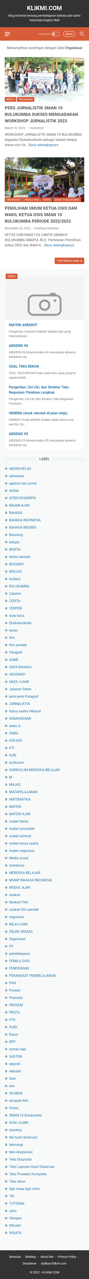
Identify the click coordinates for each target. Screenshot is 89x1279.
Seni (12, 1078)
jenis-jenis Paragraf (23, 696)
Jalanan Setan (20, 689)
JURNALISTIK (19, 704)
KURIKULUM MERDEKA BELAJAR (34, 770)
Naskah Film (18, 902)
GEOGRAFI (17, 674)
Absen (69, 33)
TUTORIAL (17, 1203)
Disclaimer (30, 1263)
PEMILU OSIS (32, 199)
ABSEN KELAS (20, 469)
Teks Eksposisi (20, 1159)
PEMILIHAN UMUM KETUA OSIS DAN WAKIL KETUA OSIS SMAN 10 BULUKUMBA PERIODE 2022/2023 (41, 215)
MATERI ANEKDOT (23, 325)
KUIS (12, 755)
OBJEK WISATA (21, 932)
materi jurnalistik (22, 829)
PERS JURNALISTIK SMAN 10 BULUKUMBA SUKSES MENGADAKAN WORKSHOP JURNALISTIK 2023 (41, 114)
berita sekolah (19, 557)
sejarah (14, 1064)
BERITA (10, 99)
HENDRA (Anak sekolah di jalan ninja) (38, 413)
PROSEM (16, 1005)
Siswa (47, 199)
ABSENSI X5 (18, 434)
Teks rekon (17, 1181)
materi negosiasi (21, 851)
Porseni (15, 990)
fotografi (15, 652)
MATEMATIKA (19, 799)
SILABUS (16, 1093)
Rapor (13, 1034)
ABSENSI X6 (18, 346)
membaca (16, 865)
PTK (12, 1020)
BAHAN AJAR (19, 505)
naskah (14, 895)
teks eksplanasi (21, 1152)
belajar (14, 542)
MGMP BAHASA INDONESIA (30, 880)
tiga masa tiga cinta (24, 1189)
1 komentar (36, 128)
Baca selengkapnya (43, 145)
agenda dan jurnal (23, 483)
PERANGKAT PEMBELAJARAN (32, 976)
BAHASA (15, 513)
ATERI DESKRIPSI (22, 498)
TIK (11, 1196)
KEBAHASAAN (20, 718)
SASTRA (15, 1056)
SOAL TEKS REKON (24, 366)
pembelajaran (19, 954)
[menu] (10, 34)
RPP (12, 1042)
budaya (15, 579)
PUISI (13, 1027)
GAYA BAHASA (20, 667)
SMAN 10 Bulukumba (67, 199)
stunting (15, 1130)
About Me (46, 1256)
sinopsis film (19, 1101)
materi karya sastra (23, 843)
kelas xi (15, 726)
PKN (12, 983)
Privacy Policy (67, 1256)
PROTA (14, 1012)
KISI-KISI (15, 740)
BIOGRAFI (16, 564)
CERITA (14, 601)
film (12, 638)
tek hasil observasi (23, 1137)
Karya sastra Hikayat (25, 711)
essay (13, 630)
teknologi (16, 1145)
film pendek (18, 645)
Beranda (15, 1256)
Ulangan (15, 1218)
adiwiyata (16, 476)
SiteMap (30, 1256)
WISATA (15, 1233)
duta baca (16, 616)
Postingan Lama (68, 260)
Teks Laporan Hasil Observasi (31, 1167)
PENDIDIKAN (19, 968)
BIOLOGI (15, 571)
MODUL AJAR (19, 887)
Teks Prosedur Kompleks (28, 1174)
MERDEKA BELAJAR (24, 873)
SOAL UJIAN (18, 1123)
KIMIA (13, 733)
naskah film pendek (24, 909)
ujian (13, 1211)
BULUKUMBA (19, 586)
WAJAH (15, 1225)
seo (11, 1086)
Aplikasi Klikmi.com (54, 1263)
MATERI (15, 807)
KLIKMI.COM (44, 8)
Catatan (15, 594)
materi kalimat (20, 836)
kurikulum (16, 763)
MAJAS (15, 785)
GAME (14, 660)
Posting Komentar (46, 228)
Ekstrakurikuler (20, 623)
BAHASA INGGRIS (22, 527)
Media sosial (19, 858)
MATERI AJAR (19, 814)
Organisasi (26, 99)
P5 (11, 946)
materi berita (18, 821)
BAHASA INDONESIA (25, 520)
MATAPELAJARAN (23, 792)
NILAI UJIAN (18, 924)
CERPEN (15, 608)
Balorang (16, 535)
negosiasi (16, 917)
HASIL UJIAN (19, 682)
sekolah (15, 1071)
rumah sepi (17, 1049)
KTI (11, 748)
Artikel (14, 491)
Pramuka (16, 998)
